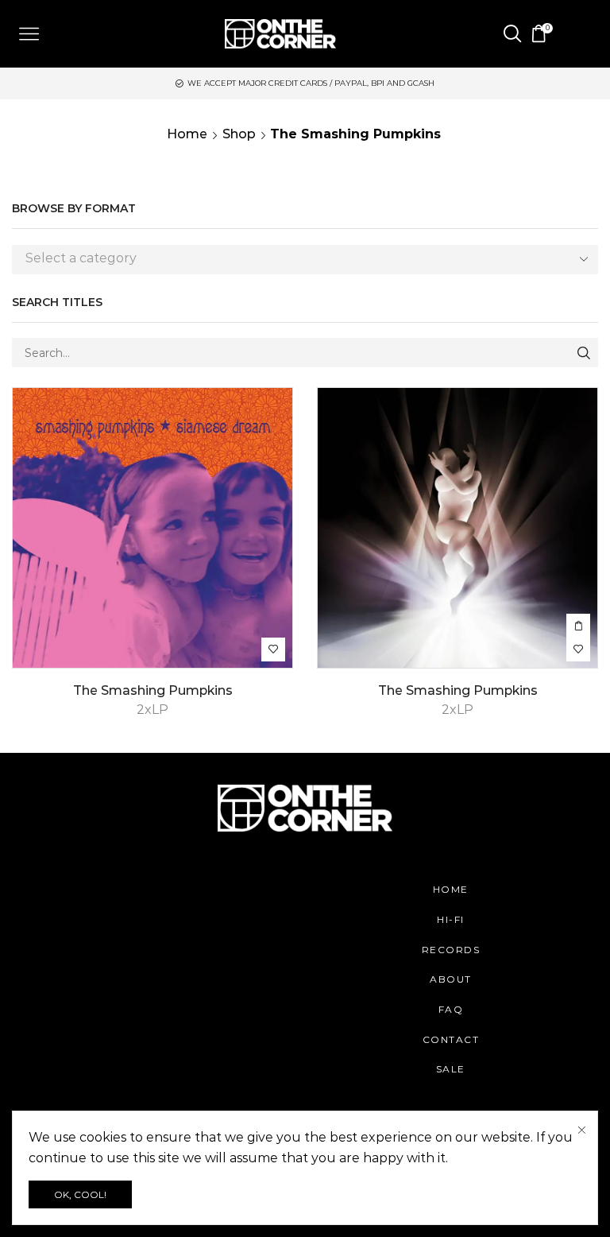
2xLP (152, 709)
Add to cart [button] (578, 626)
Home (187, 134)
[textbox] (293, 259)
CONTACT (451, 1039)
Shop (239, 134)
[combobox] (305, 259)
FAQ (451, 1009)
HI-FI (451, 919)
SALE (450, 1069)
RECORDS (451, 950)
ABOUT (451, 979)
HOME (451, 889)
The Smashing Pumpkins (153, 690)
